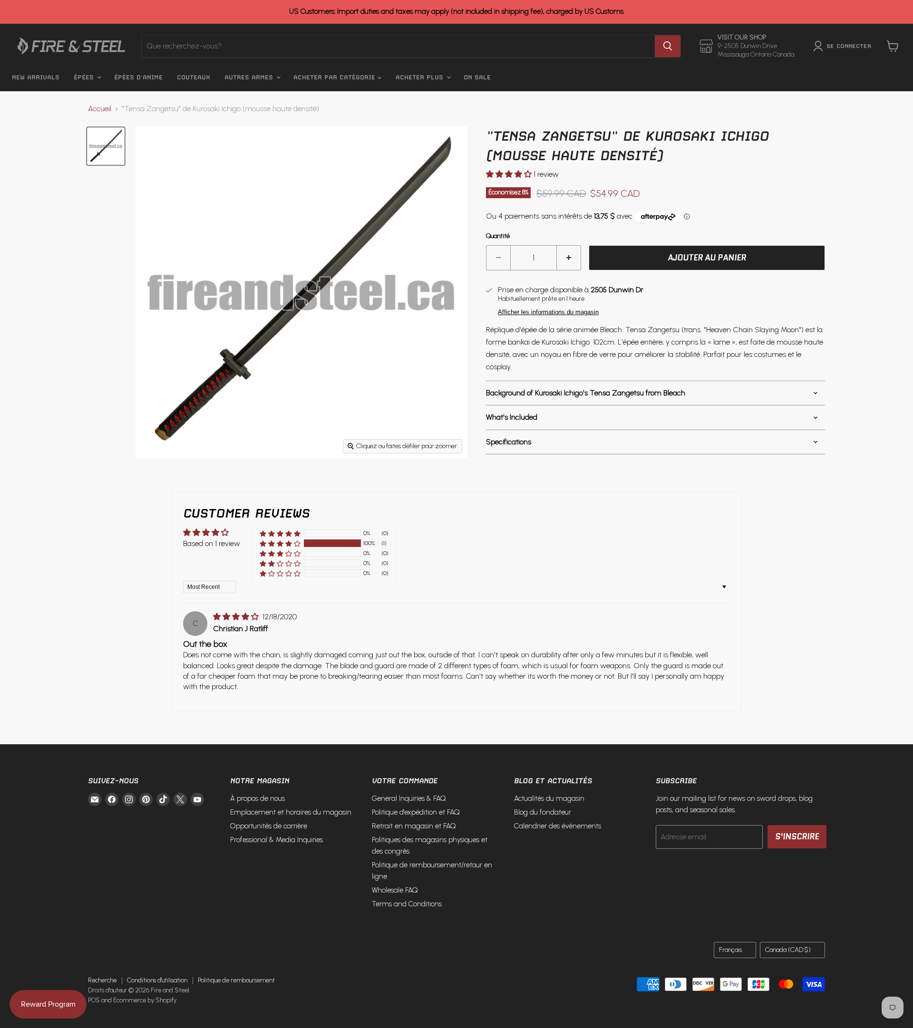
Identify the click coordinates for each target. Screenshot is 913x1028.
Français (730, 950)
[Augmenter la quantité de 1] (569, 258)
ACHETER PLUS (421, 77)
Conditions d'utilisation (157, 980)
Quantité (498, 236)
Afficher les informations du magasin (548, 312)
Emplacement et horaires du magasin (290, 812)
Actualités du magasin (549, 798)
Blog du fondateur (542, 812)
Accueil (99, 109)
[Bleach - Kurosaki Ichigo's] (106, 146)
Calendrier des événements (557, 826)
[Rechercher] (667, 46)
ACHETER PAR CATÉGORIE (335, 77)
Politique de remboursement (236, 980)
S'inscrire (797, 836)
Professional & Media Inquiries (276, 840)
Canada (788, 950)
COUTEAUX (193, 77)
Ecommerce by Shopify (144, 1000)
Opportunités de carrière (268, 826)
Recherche (102, 980)
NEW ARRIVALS (35, 77)
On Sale (477, 77)
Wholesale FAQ (395, 890)
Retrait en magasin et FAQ (414, 826)
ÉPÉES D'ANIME (138, 77)
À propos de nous (257, 798)
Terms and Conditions (407, 904)
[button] (510, 174)
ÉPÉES (85, 77)
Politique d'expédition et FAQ (416, 812)
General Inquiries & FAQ (409, 798)
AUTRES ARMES (249, 77)
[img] (237, 616)
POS (94, 1000)
